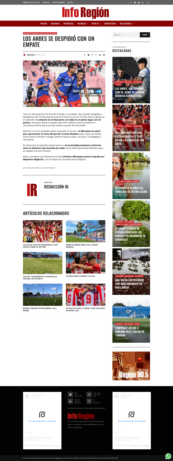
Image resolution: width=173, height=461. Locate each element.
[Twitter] (138, 2)
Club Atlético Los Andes (40, 168)
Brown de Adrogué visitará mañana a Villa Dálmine (40, 309)
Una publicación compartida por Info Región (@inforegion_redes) (50, 445)
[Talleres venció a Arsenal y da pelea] (82, 263)
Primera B (51, 168)
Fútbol (53, 33)
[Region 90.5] (131, 365)
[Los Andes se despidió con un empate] (64, 83)
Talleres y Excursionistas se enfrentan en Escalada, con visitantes (40, 277)
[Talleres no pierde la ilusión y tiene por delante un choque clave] (82, 295)
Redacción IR (31, 55)
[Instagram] (135, 2)
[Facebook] (131, 2)
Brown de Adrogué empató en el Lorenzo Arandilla (82, 246)
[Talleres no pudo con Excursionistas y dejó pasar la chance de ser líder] (39, 231)
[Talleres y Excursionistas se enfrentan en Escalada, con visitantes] (39, 263)
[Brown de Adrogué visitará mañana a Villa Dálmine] (39, 295)
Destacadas (45, 33)
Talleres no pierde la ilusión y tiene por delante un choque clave (85, 309)
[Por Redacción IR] (24, 54)
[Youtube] (142, 2)
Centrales (27, 33)
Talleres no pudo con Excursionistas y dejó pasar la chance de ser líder (40, 246)
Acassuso (28, 168)
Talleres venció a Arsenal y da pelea (80, 276)
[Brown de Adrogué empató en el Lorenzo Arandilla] (82, 231)
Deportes (36, 33)
